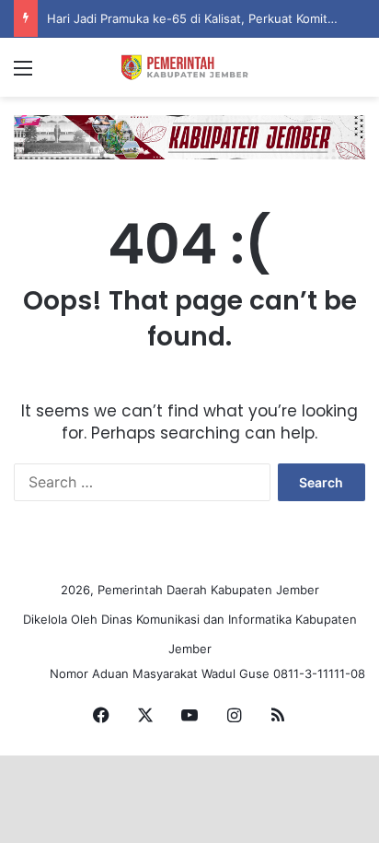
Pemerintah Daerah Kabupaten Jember (208, 589)
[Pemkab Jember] (189, 67)
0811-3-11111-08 (319, 673)
